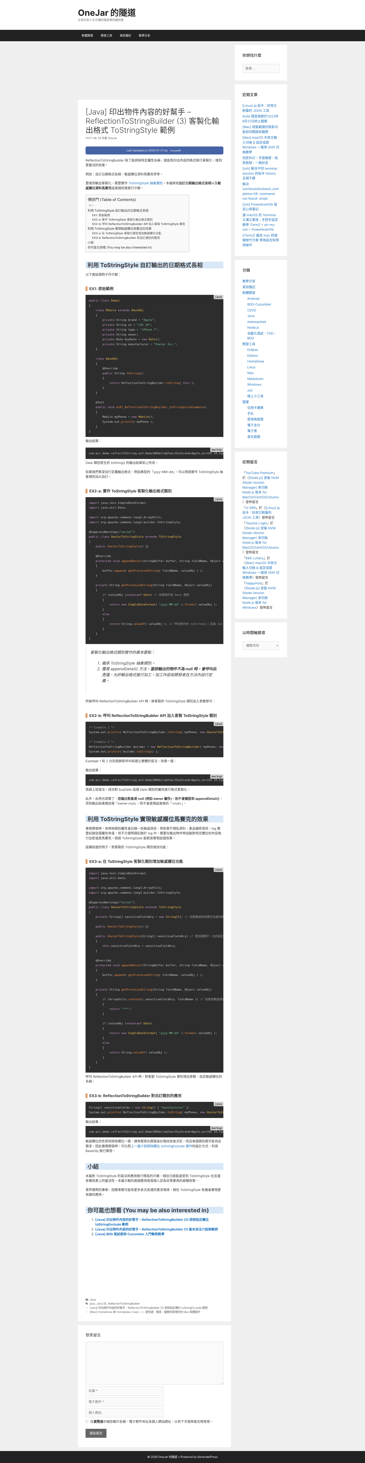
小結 (91, 242)
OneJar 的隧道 (107, 12)
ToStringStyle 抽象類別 (145, 183)
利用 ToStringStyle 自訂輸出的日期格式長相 (118, 210)
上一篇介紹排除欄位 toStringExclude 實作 (161, 1146)
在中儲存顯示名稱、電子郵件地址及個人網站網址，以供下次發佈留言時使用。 (151, 1421)
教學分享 (144, 35)
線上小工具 (255, 396)
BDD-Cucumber (259, 304)
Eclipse (252, 350)
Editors (252, 356)
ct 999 (251, 508)
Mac (250, 373)
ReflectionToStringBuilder (124, 1303)
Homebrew (255, 361)
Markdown (255, 379)
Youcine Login (256, 523)
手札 (250, 413)
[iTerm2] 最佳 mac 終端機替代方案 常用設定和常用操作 (260, 240)
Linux (251, 367)
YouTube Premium (259, 473)
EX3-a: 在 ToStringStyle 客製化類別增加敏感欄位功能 (126, 233)
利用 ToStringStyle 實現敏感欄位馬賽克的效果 (120, 228)
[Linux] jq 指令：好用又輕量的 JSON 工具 (260, 512)
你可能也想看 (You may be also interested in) (120, 247)
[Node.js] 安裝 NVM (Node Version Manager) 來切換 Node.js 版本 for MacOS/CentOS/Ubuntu (260, 487)
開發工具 (106, 35)
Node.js (253, 327)
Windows (254, 384)
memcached (256, 322)
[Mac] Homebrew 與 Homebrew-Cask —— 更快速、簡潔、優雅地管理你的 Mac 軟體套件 (145, 1311)
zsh (250, 390)
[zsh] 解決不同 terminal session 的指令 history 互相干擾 (259, 173)
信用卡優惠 (255, 408)
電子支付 (253, 425)
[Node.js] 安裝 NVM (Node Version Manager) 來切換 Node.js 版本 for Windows (259, 597)
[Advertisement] (154, 71)
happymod (254, 583)
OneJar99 (175, 150)
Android (253, 299)
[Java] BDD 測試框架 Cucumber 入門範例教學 (129, 1234)
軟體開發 (87, 35)
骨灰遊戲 (253, 437)
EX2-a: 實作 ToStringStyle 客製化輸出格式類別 (122, 219)
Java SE (101, 1303)
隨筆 (245, 402)
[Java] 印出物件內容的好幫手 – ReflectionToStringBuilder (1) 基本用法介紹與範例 (156, 1229)
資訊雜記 (125, 35)
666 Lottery (255, 558)
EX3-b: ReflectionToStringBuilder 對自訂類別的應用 (126, 238)
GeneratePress (207, 1457)
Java (93, 1299)
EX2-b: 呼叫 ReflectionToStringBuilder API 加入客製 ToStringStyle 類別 (138, 224)
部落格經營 (255, 419)
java (92, 1303)
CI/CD (251, 310)
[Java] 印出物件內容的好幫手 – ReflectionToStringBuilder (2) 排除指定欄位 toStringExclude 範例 (149, 1307)
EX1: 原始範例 (101, 215)
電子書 (252, 431)
